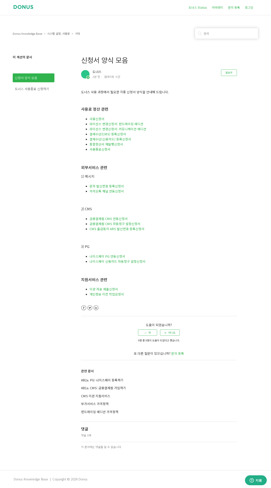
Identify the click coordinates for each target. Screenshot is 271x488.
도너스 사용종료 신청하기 (32, 89)
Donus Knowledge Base (27, 34)
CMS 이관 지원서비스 (95, 396)
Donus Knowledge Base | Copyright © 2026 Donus (50, 479)
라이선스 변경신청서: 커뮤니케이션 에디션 (118, 129)
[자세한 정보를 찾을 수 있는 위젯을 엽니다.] (256, 480)
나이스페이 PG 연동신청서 (107, 256)
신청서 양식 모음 (26, 78)
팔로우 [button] (228, 72)
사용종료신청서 (100, 149)
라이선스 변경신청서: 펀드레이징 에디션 (116, 124)
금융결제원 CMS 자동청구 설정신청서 (115, 223)
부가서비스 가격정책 (95, 403)
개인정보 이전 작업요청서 (107, 294)
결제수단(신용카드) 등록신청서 (110, 139)
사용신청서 (97, 119)
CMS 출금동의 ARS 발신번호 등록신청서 (117, 229)
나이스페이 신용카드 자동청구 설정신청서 (117, 261)
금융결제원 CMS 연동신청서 (109, 218)
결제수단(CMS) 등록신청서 (108, 134)
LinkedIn (96, 308)
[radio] (147, 332)
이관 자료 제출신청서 (104, 289)
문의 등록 (234, 7)
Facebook (83, 308)
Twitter (90, 308)
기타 (77, 34)
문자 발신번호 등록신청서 (107, 186)
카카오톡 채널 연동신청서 (107, 191)
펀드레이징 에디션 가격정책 (99, 412)
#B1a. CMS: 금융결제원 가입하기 (103, 388)
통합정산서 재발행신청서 (107, 144)
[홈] (23, 7)
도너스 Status (198, 7)
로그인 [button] (249, 7)
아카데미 (217, 7)
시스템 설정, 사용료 (58, 34)
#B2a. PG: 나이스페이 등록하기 (102, 380)
